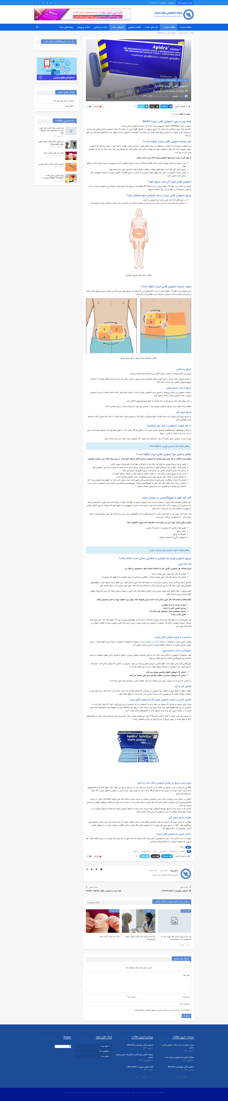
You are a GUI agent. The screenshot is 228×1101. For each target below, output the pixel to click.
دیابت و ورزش (83, 27)
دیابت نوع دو (150, 911)
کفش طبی (69, 106)
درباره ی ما (171, 3)
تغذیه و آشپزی (134, 27)
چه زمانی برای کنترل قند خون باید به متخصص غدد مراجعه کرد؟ (52, 130)
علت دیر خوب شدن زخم (54, 152)
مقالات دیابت (169, 27)
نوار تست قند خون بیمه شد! (63, 101)
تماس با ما (153, 3)
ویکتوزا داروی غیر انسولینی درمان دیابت (179, 1057)
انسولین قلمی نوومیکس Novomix (181, 1066)
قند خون (136, 851)
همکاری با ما (162, 3)
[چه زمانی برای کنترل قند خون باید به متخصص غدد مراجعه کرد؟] (174, 921)
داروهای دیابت (117, 27)
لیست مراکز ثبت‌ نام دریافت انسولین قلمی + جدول (177, 1046)
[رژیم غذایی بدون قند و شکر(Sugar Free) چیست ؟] (71, 178)
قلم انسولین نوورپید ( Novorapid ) (164, 446)
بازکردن (175, 114)
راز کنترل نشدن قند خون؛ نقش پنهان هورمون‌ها (51, 143)
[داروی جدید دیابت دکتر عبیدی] (71, 167)
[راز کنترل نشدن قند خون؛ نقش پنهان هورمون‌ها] (138, 921)
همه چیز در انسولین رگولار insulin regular (103, 890)
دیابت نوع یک (159, 80)
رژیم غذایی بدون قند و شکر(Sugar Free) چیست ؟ (52, 176)
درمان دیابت (162, 851)
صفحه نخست (185, 27)
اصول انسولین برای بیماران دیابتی (164, 550)
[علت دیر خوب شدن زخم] (102, 921)
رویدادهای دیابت (66, 27)
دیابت (154, 851)
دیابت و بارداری (100, 27)
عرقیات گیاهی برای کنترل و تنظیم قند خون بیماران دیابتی (134, 1056)
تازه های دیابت (151, 27)
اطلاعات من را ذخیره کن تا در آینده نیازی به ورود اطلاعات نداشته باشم (162, 1010)
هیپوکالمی (186, 650)
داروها (182, 838)
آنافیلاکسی (155, 641)
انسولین (182, 851)
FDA (182, 847)
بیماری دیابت (173, 851)
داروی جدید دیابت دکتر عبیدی (51, 164)
